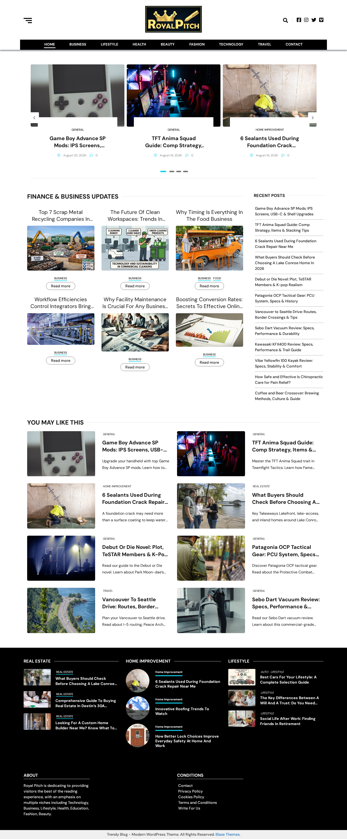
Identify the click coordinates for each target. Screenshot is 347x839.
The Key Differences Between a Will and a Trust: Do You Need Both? (289, 700)
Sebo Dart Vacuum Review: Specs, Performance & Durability (286, 603)
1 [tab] (163, 171)
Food (217, 278)
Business (77, 44)
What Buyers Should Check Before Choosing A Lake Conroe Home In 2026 (285, 263)
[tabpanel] (78, 117)
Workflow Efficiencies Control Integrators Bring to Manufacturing (60, 303)
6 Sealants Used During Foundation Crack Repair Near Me (269, 142)
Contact (294, 44)
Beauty (168, 44)
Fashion (197, 44)
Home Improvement (270, 130)
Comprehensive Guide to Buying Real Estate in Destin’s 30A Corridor (85, 703)
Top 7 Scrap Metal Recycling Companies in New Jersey (61, 215)
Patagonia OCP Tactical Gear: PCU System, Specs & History (284, 551)
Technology (231, 44)
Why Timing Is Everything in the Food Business (209, 215)
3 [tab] (178, 171)
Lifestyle (109, 44)
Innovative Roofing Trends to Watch (182, 711)
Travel (264, 44)
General (78, 130)
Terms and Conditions (197, 802)
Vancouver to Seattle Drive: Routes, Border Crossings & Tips (129, 603)
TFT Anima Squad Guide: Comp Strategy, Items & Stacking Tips (173, 142)
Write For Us (189, 808)
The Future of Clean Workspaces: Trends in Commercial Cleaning (135, 215)
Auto (264, 672)
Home (49, 44)
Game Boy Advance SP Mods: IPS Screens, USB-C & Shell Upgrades (77, 142)
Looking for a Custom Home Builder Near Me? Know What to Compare (84, 725)
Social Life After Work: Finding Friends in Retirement (288, 721)
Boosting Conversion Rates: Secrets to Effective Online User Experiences (209, 303)
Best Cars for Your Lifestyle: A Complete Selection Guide (288, 680)
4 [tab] (185, 171)
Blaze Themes (228, 834)
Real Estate (261, 486)
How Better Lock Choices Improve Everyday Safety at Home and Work (187, 741)
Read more (60, 286)
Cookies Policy (191, 796)
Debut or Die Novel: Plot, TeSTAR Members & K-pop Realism (135, 551)
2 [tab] (171, 171)
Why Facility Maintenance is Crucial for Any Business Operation (135, 303)
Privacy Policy (190, 791)
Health (139, 44)
